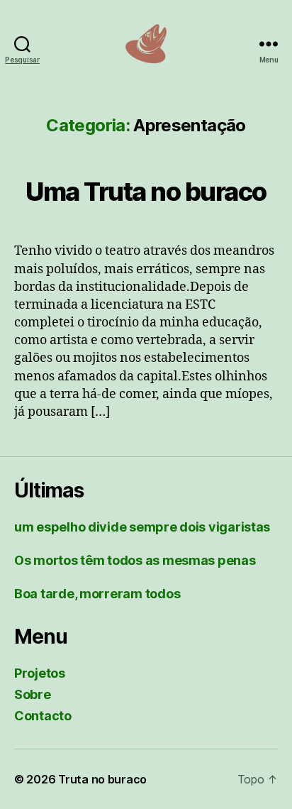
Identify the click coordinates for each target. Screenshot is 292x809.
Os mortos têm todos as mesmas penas (135, 560)
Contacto (43, 715)
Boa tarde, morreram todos (97, 593)
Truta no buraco (102, 779)
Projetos (39, 673)
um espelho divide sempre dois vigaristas (142, 526)
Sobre (32, 694)
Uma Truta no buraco (146, 191)
